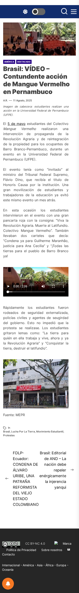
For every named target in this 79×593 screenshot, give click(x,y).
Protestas (9, 435)
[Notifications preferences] (8, 584)
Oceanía (7, 569)
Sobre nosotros (51, 550)
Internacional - (12, 565)
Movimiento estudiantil (49, 431)
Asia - (41, 565)
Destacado (24, 61)
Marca (67, 543)
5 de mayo (16, 124)
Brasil (6, 431)
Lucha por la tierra (23, 431)
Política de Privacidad (21, 550)
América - (30, 565)
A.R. (5, 100)
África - (51, 565)
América (9, 61)
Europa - (62, 565)
